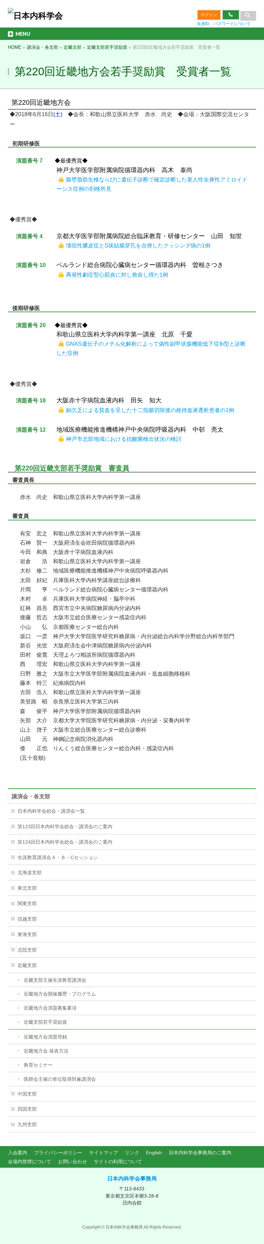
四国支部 (27, 1109)
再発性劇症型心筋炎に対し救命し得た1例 (117, 275)
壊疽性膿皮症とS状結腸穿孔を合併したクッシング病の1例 (138, 245)
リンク (132, 1152)
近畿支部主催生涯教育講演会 (55, 980)
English (154, 1152)
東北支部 (27, 888)
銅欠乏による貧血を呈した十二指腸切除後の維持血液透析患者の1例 (150, 410)
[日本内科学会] (35, 15)
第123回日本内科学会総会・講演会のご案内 (65, 826)
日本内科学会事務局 (132, 1178)
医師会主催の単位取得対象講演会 (60, 1079)
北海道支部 (30, 872)
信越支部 (27, 919)
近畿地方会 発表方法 (46, 1051)
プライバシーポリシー (58, 1152)
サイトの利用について (118, 1161)
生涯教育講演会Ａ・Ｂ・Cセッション (58, 857)
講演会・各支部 (31, 796)
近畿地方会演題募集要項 (50, 1008)
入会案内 (17, 1152)
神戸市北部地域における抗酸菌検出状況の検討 (124, 439)
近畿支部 (27, 965)
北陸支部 (27, 950)
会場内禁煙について (29, 1161)
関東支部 (27, 903)
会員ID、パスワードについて (224, 23)
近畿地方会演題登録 (45, 1037)
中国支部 (27, 1094)
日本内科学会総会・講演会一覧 (51, 811)
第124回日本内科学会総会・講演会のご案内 (65, 842)
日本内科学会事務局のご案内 (200, 1152)
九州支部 (27, 1124)
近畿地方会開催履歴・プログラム (60, 994)
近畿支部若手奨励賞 (45, 1022)
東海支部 (27, 934)
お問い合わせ (72, 1161)
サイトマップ (103, 1152)
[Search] (248, 16)
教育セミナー (38, 1065)
